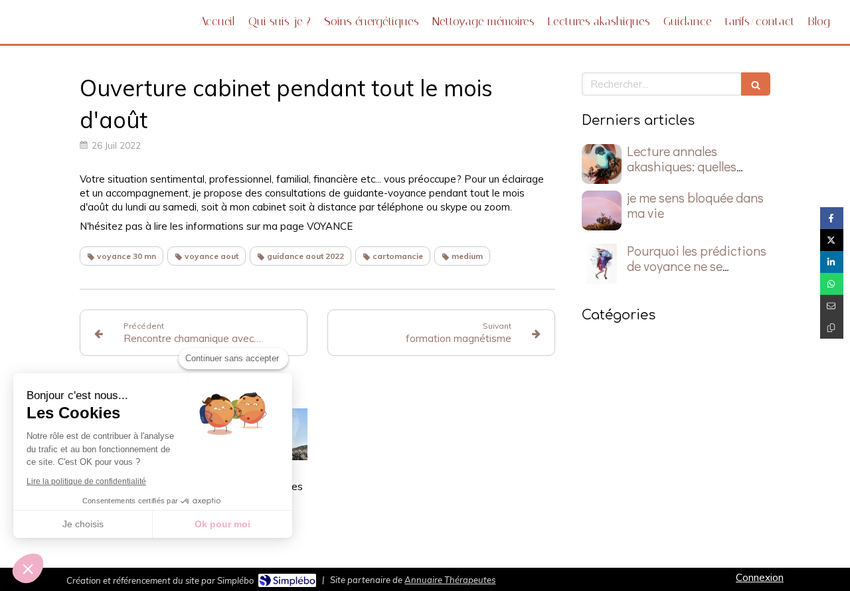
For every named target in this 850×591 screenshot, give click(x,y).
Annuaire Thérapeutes (449, 579)
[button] (28, 568)
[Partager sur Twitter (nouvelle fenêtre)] (831, 240)
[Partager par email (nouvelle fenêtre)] (831, 306)
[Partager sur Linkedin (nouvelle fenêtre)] (831, 262)
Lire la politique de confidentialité (86, 481)
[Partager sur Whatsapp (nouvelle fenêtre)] (831, 284)
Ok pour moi (222, 524)
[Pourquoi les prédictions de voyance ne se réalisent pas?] (602, 264)
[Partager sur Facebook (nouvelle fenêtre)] (831, 218)
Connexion (760, 577)
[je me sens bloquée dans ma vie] (602, 210)
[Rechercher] (755, 84)
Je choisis (83, 524)
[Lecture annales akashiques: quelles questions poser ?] (602, 164)
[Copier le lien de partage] (831, 328)
